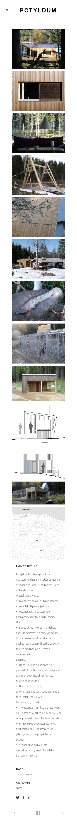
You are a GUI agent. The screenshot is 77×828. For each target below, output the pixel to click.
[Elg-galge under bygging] (38, 175)
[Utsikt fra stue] (38, 133)
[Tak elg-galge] (38, 217)
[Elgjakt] (38, 301)
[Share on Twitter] (18, 797)
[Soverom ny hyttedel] (38, 91)
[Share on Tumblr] (23, 797)
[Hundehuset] (38, 344)
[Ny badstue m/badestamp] (38, 383)
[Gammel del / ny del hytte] (38, 259)
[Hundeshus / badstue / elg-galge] (38, 493)
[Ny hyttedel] (38, 49)
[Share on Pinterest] (29, 797)
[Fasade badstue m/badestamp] (38, 424)
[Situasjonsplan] (38, 533)
